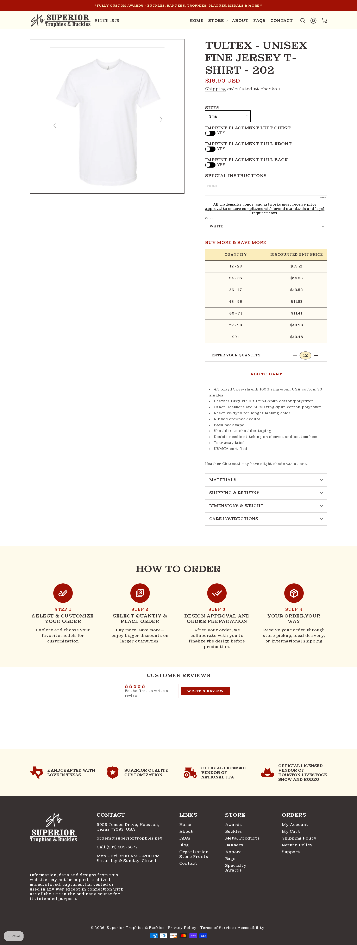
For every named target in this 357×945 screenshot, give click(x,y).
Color (209, 218)
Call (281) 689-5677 (118, 847)
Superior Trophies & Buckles (135, 928)
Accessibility (251, 928)
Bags (230, 858)
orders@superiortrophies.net (129, 838)
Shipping (215, 89)
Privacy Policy (182, 928)
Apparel (234, 851)
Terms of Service (217, 928)
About (186, 831)
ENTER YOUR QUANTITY (236, 355)
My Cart (291, 831)
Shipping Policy (299, 838)
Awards (233, 824)
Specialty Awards (235, 868)
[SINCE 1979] (61, 20)
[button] (217, 21)
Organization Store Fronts (193, 854)
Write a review (205, 691)
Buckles (233, 831)
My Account (295, 824)
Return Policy (297, 845)
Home (185, 824)
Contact (188, 863)
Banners (234, 845)
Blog (184, 845)
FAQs (184, 838)
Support (291, 851)
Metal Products (242, 838)
